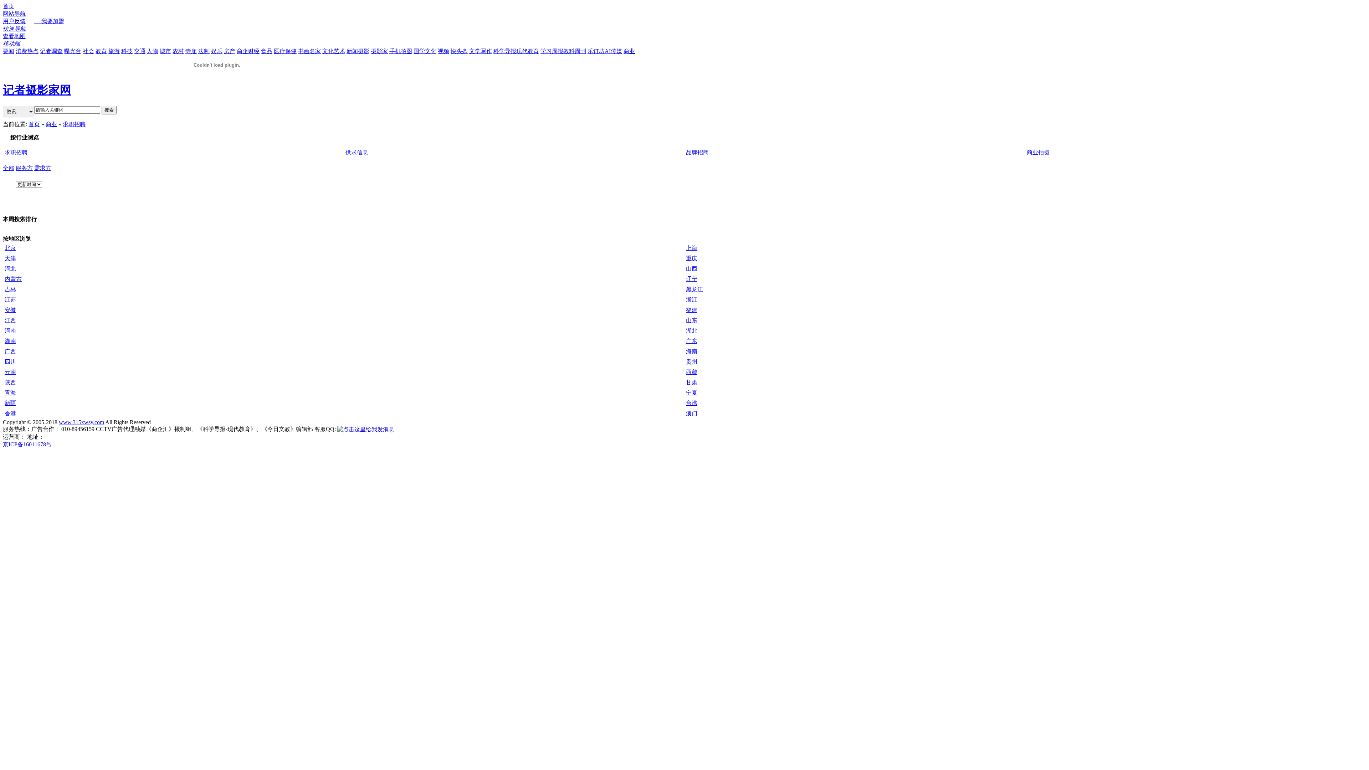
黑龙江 (694, 289)
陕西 (10, 382)
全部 (8, 168)
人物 (152, 51)
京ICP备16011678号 (27, 444)
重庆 (691, 258)
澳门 (691, 413)
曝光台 (72, 51)
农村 (178, 51)
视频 (443, 51)
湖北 (691, 331)
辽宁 (691, 279)
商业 (629, 51)
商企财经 (248, 51)
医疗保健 (285, 51)
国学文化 (425, 51)
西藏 (691, 372)
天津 (10, 258)
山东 (691, 320)
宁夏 (691, 393)
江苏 (10, 300)
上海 (691, 248)
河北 (10, 269)
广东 (691, 341)
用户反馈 (14, 21)
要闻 (8, 51)
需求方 (42, 168)
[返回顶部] (3, 451)
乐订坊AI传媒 (605, 51)
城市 (165, 51)
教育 (101, 51)
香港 (10, 413)
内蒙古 (13, 279)
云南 (10, 372)
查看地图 (14, 36)
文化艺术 (333, 51)
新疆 (10, 403)
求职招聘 (74, 124)
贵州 (691, 362)
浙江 (691, 300)
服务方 (24, 168)
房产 (229, 51)
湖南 (10, 341)
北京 (10, 248)
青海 (10, 393)
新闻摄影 (358, 51)
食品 (266, 51)
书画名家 (309, 51)
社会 (88, 51)
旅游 (114, 51)
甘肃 (691, 382)
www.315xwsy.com (81, 422)
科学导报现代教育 (516, 51)
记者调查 (51, 51)
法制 (204, 51)
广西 (10, 351)
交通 (139, 51)
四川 (10, 362)
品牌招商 (697, 152)
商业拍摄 (1038, 152)
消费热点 (27, 51)
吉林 (10, 289)
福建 (691, 310)
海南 (691, 351)
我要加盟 (49, 21)
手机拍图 (400, 51)
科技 (127, 51)
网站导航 (14, 14)
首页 (8, 6)
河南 (10, 331)
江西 (10, 320)
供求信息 (356, 152)
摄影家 (379, 51)
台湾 (691, 403)
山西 (691, 269)
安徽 (10, 310)
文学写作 (480, 51)
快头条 (459, 51)
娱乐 (216, 51)
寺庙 (191, 51)
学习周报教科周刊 (563, 51)
